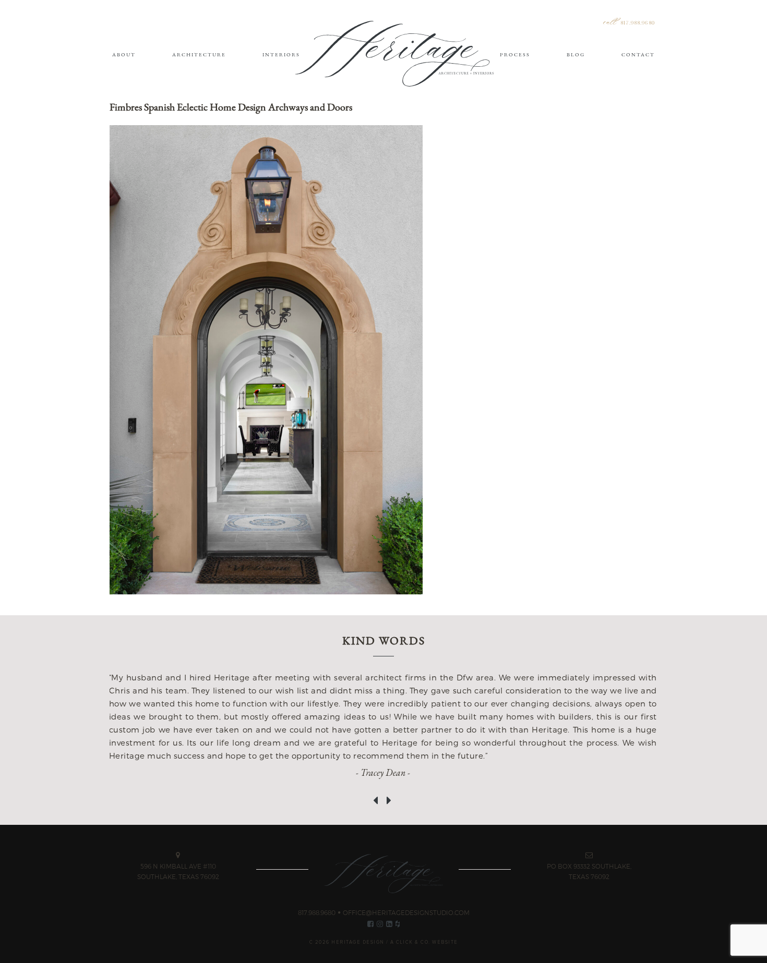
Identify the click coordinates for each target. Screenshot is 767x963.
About (124, 54)
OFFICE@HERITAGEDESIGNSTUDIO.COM (406, 912)
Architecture (199, 54)
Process (515, 54)
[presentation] (377, 795)
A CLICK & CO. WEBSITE (424, 942)
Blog (576, 54)
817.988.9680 (637, 23)
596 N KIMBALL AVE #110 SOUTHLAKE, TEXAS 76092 (178, 871)
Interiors (281, 54)
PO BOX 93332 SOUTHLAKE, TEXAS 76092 (589, 871)
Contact (638, 54)
